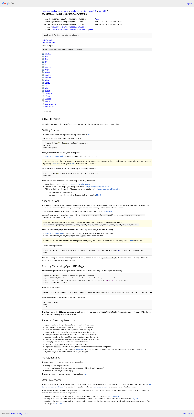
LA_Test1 (135, 399)
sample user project (100, 387)
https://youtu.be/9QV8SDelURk (97, 187)
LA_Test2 (58, 404)
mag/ (47, 70)
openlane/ (48, 77)
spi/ (46, 85)
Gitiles (13, 413)
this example (79, 349)
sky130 (82, 11)
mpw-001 (92, 11)
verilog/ (47, 91)
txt (184, 413)
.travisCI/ (48, 54)
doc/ (46, 59)
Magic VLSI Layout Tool (54, 156)
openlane (54, 163)
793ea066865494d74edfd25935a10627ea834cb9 (69, 27)
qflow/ (47, 80)
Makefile (45, 40)
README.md (46, 42)
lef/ (46, 64)
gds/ (46, 62)
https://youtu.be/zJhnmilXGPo (79, 184)
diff (91, 30)
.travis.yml (48, 93)
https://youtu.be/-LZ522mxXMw (108, 189)
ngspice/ (48, 75)
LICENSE (48, 99)
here (85, 374)
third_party (63, 11)
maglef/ (47, 72)
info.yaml (48, 96)
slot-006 (102, 11)
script (72, 163)
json (190, 413)
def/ (46, 56)
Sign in (189, 3)
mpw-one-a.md (50, 104)
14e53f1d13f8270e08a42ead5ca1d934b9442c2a (69, 30)
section (130, 241)
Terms (26, 413)
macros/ (48, 67)
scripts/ (47, 83)
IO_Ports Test (114, 396)
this (89, 135)
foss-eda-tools (49, 11)
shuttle (74, 11)
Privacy (19, 413)
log (97, 19)
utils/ (46, 88)
